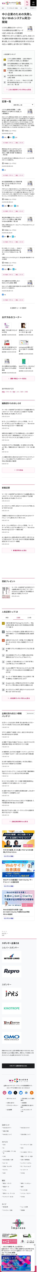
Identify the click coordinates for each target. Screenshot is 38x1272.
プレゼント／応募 (7, 1210)
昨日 (7, 618)
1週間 (18, 618)
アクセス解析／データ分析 (9, 1152)
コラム (4, 1190)
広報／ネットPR (7, 1166)
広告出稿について (25, 1134)
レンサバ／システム (26, 1163)
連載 (3, 935)
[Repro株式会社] (11, 971)
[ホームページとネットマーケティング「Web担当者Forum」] (9, 1242)
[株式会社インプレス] (18, 1224)
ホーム (3, 931)
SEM (4, 1173)
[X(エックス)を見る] (15, 1092)
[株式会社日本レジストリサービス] (11, 994)
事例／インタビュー (26, 1183)
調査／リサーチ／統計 (9, 392)
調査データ (6, 1186)
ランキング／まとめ (8, 1196)
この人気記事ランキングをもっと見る (19, 90)
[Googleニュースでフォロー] (26, 1092)
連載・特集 (6, 1131)
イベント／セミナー (26, 1193)
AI (21, 8)
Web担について (7, 1134)
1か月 (29, 618)
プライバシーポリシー (12, 1105)
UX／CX (5, 1163)
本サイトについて (11, 1098)
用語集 (23, 1210)
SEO (3, 8)
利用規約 (24, 1103)
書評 (22, 1186)
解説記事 (4, 933)
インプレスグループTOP (26, 1110)
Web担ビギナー (7, 1127)
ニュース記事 (24, 1207)
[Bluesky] (21, 1092)
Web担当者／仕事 (8, 1159)
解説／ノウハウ (7, 1183)
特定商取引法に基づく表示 (27, 1106)
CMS (4, 1156)
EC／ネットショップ (26, 1166)
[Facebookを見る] (10, 1092)
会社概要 (9, 1109)
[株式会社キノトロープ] (11, 1008)
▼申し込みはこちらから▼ (9, 1254)
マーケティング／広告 (12, 8)
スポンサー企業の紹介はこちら (18, 1066)
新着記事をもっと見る (19, 550)
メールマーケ (24, 1169)
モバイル (5, 1169)
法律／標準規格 (25, 1159)
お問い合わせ (10, 1103)
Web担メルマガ (25, 1127)
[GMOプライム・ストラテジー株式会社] (11, 1038)
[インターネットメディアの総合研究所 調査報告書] (27, 1242)
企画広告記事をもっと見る (20, 821)
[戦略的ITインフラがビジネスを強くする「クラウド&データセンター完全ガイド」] (9, 1236)
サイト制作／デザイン (26, 1152)
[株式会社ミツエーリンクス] (11, 957)
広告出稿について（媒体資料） (27, 1099)
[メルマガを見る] (4, 1092)
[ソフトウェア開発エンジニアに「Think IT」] (27, 1236)
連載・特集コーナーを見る (18, 379)
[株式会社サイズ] (11, 1023)
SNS (26, 8)
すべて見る (19, 470)
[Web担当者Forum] (18, 1081)
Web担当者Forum (8, 3)
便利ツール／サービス (9, 1193)
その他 (23, 1173)
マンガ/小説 (24, 1190)
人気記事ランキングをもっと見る (20, 698)
